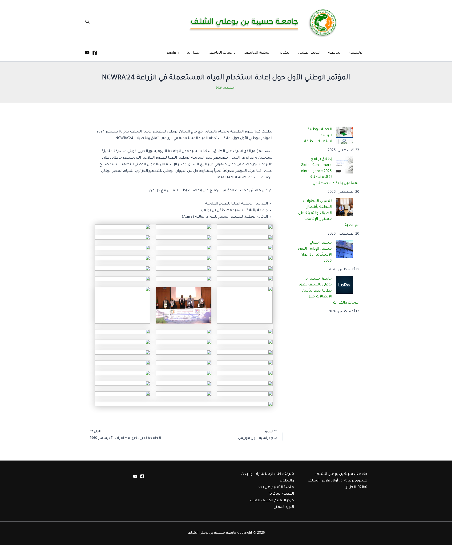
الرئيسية (356, 53)
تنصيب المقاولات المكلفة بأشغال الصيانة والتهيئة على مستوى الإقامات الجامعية (328, 213)
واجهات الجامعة (222, 53)
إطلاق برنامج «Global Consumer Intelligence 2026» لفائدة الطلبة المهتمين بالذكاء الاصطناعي (330, 171)
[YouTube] (87, 52)
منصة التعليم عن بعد (276, 487)
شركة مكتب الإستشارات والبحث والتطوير (267, 477)
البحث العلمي (309, 53)
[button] (87, 22)
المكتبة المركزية (281, 494)
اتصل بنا (194, 53)
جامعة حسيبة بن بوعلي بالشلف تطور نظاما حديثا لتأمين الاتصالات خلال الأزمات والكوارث (329, 291)
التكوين (284, 53)
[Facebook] (94, 52)
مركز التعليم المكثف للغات (272, 501)
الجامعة (334, 53)
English (173, 53)
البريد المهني (284, 507)
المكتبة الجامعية (256, 53)
